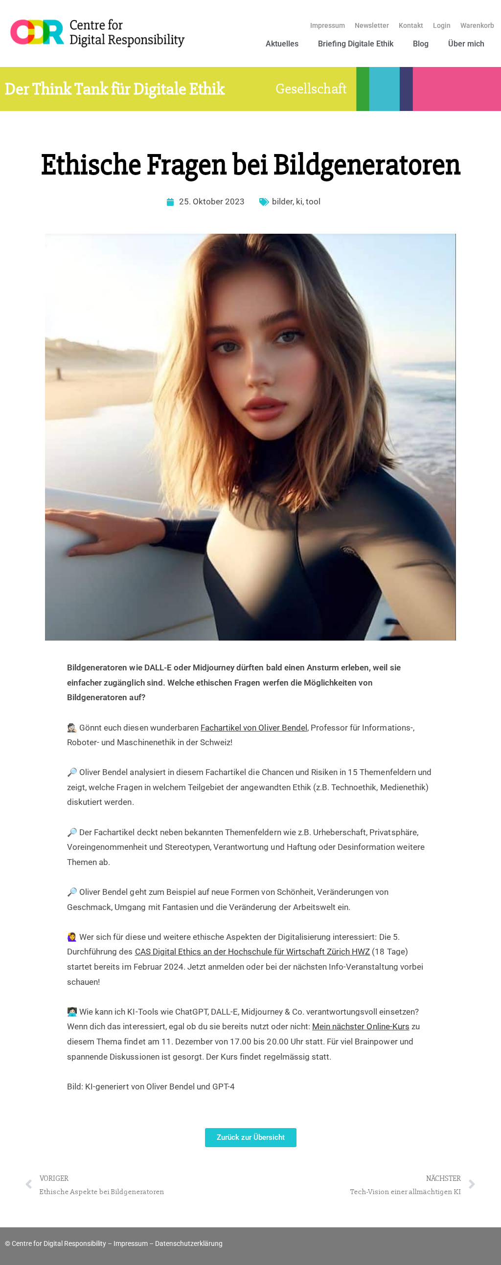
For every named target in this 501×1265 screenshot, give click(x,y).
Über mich (466, 43)
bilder (282, 201)
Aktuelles (282, 43)
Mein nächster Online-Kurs (361, 1026)
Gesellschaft (311, 89)
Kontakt (411, 25)
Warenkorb (477, 25)
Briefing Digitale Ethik (355, 43)
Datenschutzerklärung (189, 1243)
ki (299, 201)
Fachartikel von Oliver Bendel (254, 727)
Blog (421, 43)
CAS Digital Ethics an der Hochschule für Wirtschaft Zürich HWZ (252, 951)
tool (313, 201)
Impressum (327, 25)
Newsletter (372, 25)
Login (442, 25)
